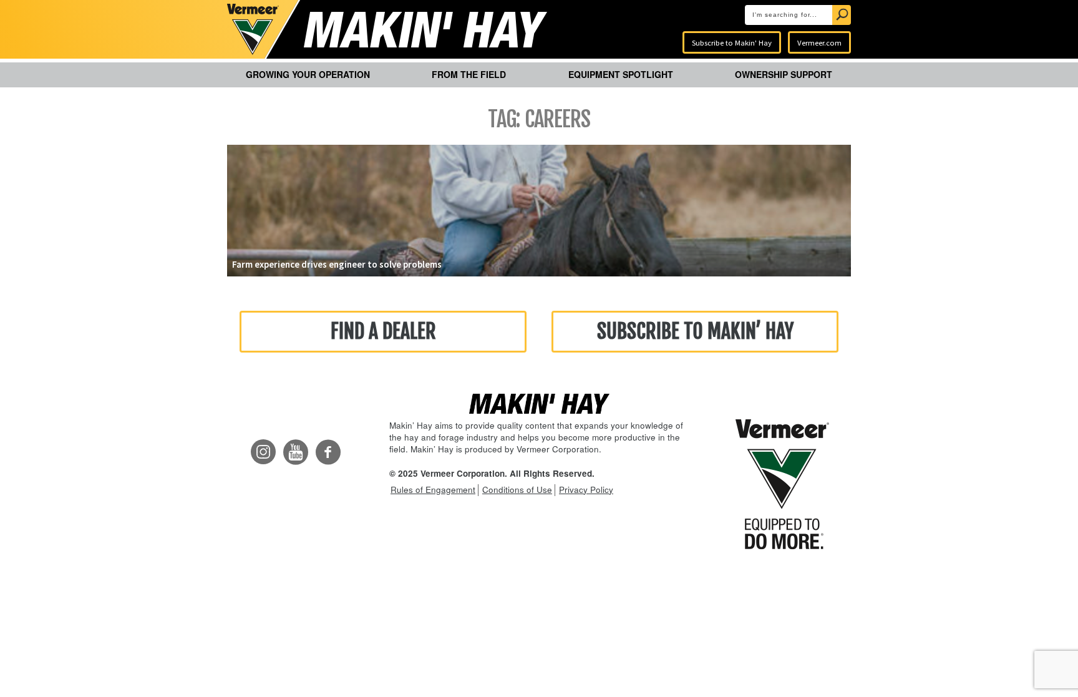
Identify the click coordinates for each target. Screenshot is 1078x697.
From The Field (469, 74)
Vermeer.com (819, 42)
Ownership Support (783, 74)
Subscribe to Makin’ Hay (695, 331)
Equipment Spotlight (620, 74)
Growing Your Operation (308, 74)
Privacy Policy (586, 489)
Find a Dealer (383, 331)
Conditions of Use (517, 489)
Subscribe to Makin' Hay (732, 42)
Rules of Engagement (433, 489)
